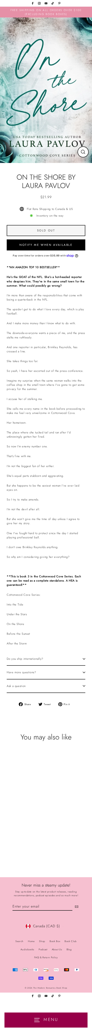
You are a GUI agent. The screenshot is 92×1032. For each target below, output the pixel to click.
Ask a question (16, 686)
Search (19, 941)
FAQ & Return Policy (46, 957)
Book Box (55, 941)
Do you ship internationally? (25, 659)
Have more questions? (21, 672)
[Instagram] (39, 3)
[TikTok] (52, 3)
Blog (69, 949)
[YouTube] (46, 3)
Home (31, 941)
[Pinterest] (59, 3)
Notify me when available (45, 245)
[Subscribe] (75, 907)
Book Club (71, 941)
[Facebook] (32, 3)
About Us (57, 949)
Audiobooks (27, 949)
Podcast (43, 949)
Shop (42, 941)
